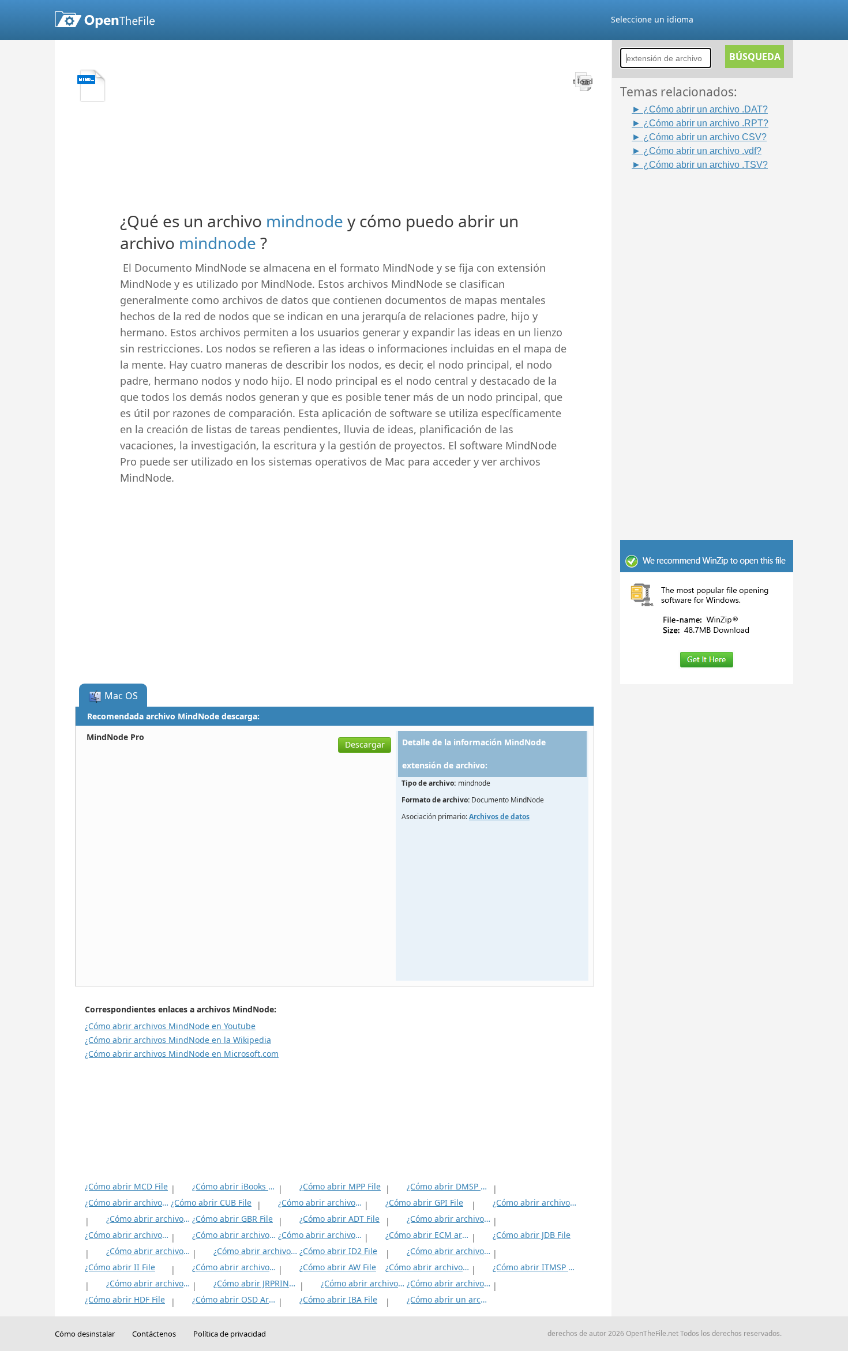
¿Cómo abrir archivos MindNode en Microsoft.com (182, 1053)
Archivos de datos (499, 816)
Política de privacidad (229, 1334)
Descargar (365, 744)
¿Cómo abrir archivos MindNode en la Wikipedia (178, 1039)
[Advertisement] (712, 344)
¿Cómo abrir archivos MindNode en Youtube (170, 1025)
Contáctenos (154, 1334)
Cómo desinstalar (85, 1334)
